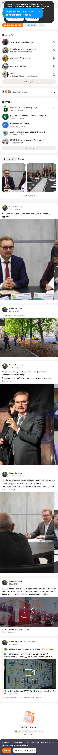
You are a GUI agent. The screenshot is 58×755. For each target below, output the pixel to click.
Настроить (32, 18)
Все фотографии (29, 195)
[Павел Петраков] (5, 208)
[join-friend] (54, 42)
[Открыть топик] (29, 215)
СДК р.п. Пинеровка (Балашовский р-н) (28, 115)
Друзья (6, 35)
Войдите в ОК (20, 731)
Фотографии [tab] (9, 159)
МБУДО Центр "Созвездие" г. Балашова (28, 140)
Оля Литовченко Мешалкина (23, 49)
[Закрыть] (39, 11)
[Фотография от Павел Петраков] (14, 177)
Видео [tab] (21, 159)
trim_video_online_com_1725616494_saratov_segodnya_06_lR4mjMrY (30, 691)
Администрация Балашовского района (24, 649)
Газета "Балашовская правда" (23, 107)
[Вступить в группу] (54, 108)
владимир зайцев (18, 66)
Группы (6, 101)
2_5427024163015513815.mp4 (15, 629)
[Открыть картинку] (27, 259)
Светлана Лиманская (20, 58)
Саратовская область (20, 124)
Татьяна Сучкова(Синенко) (22, 42)
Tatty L (13, 73)
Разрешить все (15, 18)
